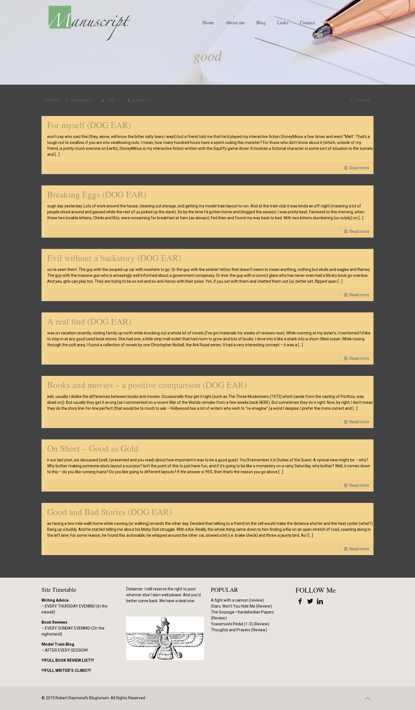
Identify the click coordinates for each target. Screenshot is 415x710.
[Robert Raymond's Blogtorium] (89, 22)
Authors (139, 100)
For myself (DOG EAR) (89, 125)
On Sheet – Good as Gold (92, 448)
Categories (80, 100)
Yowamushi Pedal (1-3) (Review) (240, 624)
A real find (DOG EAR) (89, 321)
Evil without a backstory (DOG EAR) (114, 258)
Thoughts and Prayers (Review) (239, 630)
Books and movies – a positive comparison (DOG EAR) (147, 385)
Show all (361, 100)
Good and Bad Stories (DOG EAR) (109, 512)
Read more (359, 168)
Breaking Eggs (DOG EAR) (96, 194)
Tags (111, 100)
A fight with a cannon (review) (237, 600)
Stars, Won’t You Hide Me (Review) (241, 606)
